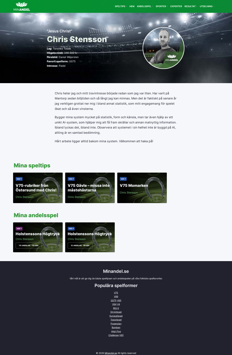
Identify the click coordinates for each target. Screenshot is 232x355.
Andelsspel (144, 6)
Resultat (190, 6)
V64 (114, 304)
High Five (116, 331)
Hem (131, 6)
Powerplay (116, 323)
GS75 (113, 300)
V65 (119, 300)
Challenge (113, 335)
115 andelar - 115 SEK (29, 245)
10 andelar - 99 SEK (80, 245)
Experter (176, 6)
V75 (116, 292)
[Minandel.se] (22, 6)
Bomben (116, 327)
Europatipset (116, 316)
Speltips (120, 6)
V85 (121, 335)
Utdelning (206, 6)
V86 (116, 296)
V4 (118, 304)
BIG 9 (116, 308)
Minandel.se (111, 353)
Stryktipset (116, 312)
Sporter (161, 6)
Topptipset (116, 319)
